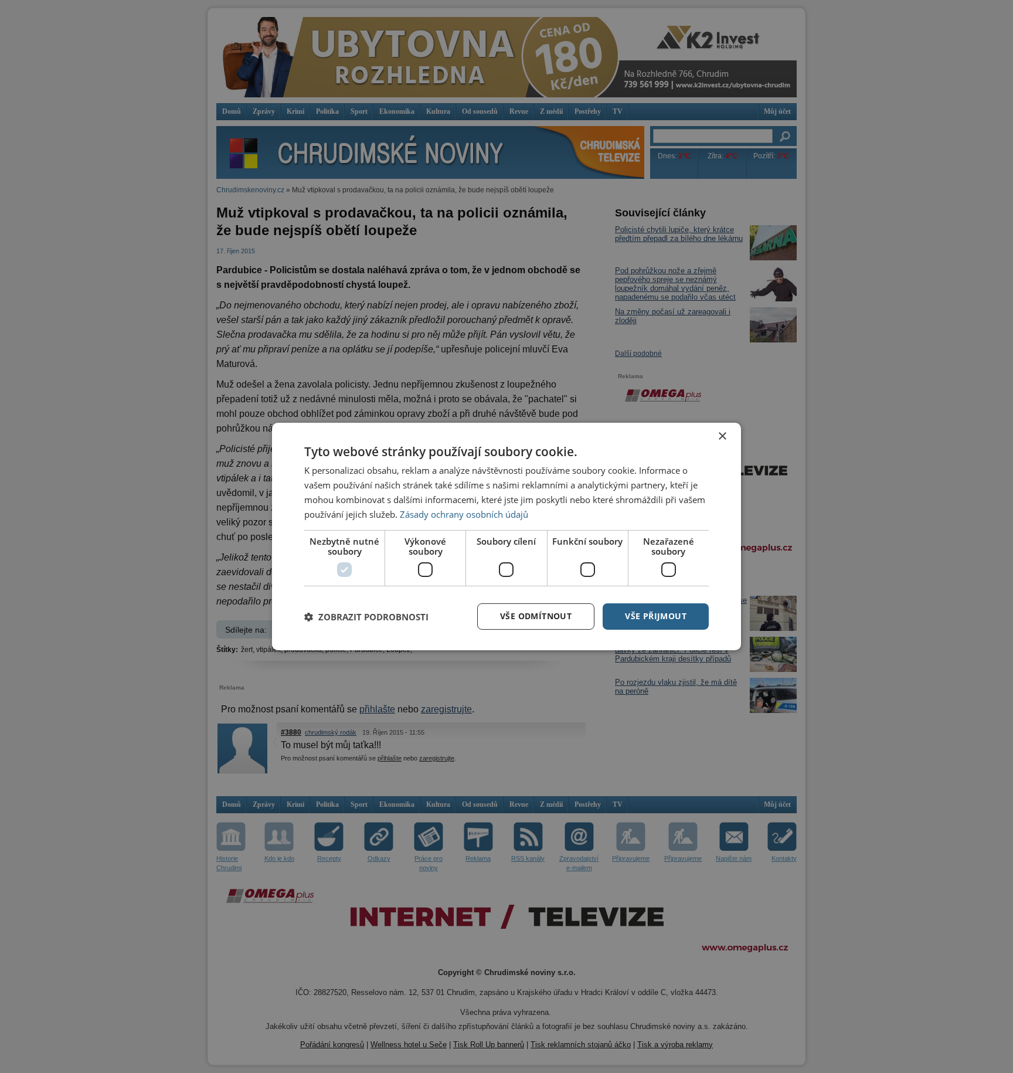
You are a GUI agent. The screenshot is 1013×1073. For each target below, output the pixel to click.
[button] (366, 616)
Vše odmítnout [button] (536, 616)
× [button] (722, 436)
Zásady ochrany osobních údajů (464, 514)
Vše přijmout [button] (655, 616)
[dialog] (506, 536)
